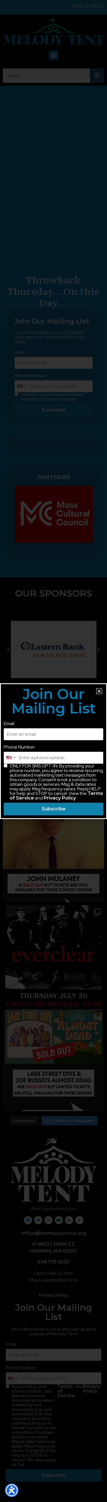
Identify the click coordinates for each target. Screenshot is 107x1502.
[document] (53, 751)
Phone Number (19, 747)
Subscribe (54, 809)
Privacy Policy (60, 798)
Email (9, 723)
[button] (99, 691)
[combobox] (10, 757)
